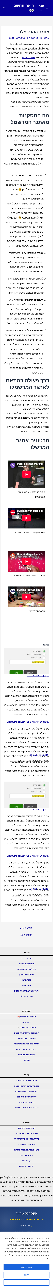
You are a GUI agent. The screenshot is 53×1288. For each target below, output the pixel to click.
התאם (26, 1274)
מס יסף (26, 1060)
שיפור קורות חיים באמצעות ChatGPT (28, 721)
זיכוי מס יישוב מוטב (26, 1166)
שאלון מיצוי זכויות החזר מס (27, 1133)
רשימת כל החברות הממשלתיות (26, 1043)
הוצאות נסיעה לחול (28, 1027)
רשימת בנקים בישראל (26, 1038)
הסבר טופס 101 (26, 996)
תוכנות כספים (26, 958)
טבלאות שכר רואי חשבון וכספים (26, 1086)
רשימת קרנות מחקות (26, 1054)
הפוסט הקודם (26, 927)
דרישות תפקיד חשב (26, 1102)
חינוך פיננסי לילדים (26, 963)
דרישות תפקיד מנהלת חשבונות (26, 1091)
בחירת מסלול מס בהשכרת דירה (26, 1139)
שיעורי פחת (26, 1022)
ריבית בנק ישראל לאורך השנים (26, 1033)
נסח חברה (26, 985)
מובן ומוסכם (26, 1267)
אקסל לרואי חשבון (26, 974)
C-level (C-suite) (39, 754)
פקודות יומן (26, 980)
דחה (26, 1282)
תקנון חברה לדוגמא (38, 675)
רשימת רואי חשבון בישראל (26, 1049)
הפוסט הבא (26, 935)
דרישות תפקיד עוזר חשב (26, 1096)
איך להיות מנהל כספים (26, 969)
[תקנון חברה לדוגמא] (26, 660)
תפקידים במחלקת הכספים (26, 1080)
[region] (26, 1260)
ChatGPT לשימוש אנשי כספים (26, 991)
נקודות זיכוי (26, 1160)
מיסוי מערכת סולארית (26, 1144)
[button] (4, 8)
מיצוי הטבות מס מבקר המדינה (26, 1150)
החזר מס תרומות (26, 1155)
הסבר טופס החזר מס (26, 1128)
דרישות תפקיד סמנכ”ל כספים (27, 1107)
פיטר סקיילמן (28, 57)
